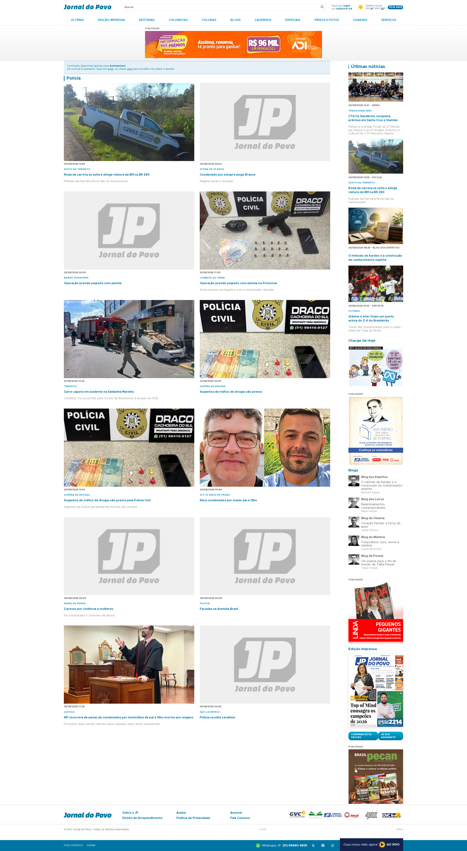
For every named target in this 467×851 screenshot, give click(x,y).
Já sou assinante (388, 736)
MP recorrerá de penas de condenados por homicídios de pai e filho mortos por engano (128, 717)
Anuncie (236, 812)
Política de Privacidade (193, 818)
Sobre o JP (130, 812)
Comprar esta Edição (361, 736)
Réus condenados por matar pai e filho (228, 500)
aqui (129, 69)
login (346, 6)
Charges (360, 20)
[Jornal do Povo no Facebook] (324, 845)
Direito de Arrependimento (142, 818)
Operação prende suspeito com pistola (92, 283)
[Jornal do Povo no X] (314, 845)
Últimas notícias (368, 66)
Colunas (209, 20)
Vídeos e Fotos (326, 20)
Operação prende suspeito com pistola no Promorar (238, 283)
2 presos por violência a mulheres (88, 608)
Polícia (73, 78)
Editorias (147, 20)
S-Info (263, 829)
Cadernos (263, 20)
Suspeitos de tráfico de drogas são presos (231, 391)
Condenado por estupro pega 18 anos (227, 174)
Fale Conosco (240, 818)
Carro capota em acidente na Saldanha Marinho (99, 391)
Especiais (292, 20)
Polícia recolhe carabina (217, 717)
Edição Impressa (111, 20)
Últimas (77, 20)
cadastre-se (344, 8)
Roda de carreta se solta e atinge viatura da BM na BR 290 (107, 174)
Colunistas (178, 20)
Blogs (235, 20)
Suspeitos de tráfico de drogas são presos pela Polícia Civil (107, 500)
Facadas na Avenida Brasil (219, 608)
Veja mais (395, 7)
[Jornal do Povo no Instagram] (333, 845)
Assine (181, 812)
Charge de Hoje (361, 340)
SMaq (400, 829)
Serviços (388, 20)
